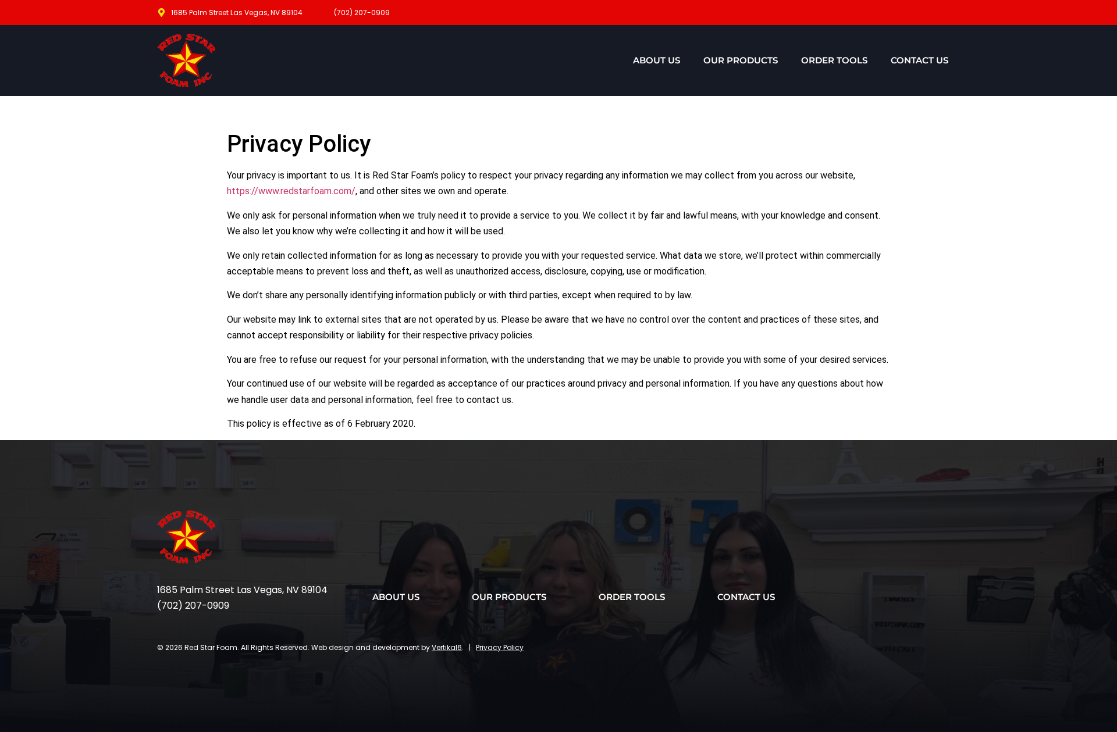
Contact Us (919, 60)
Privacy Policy (500, 647)
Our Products (740, 60)
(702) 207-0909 (193, 605)
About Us (656, 60)
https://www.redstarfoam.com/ (291, 191)
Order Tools (834, 60)
